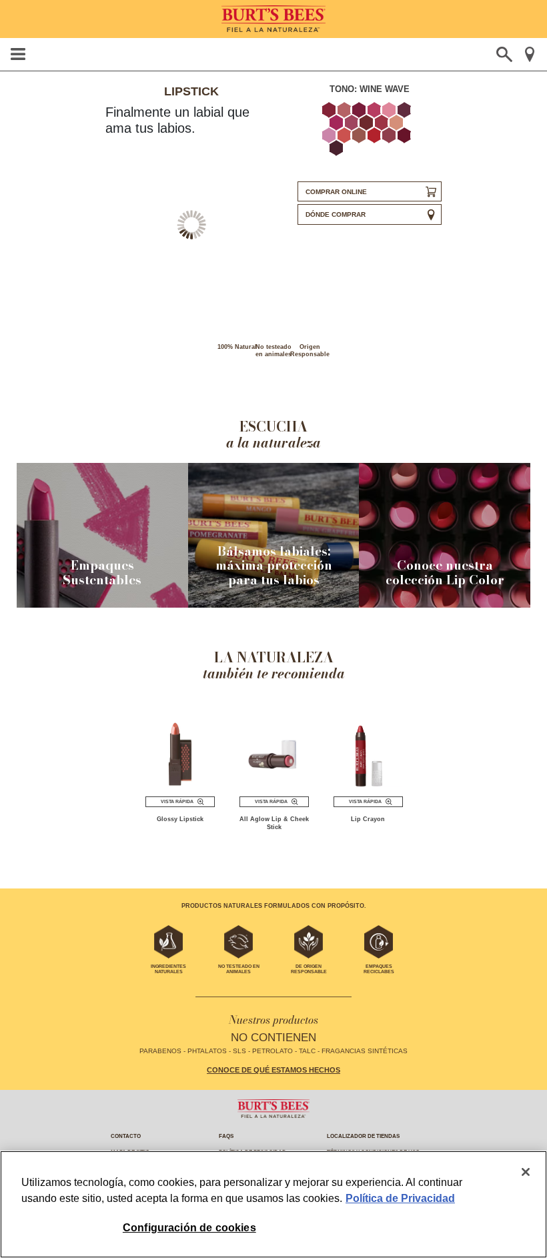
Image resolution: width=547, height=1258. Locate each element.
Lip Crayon (368, 819)
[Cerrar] (525, 1172)
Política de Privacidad (400, 1198)
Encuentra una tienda (530, 54)
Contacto (126, 1136)
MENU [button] (17, 54)
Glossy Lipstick (180, 819)
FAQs (226, 1136)
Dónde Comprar (336, 214)
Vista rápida (177, 801)
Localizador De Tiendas (363, 1136)
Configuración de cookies (189, 1227)
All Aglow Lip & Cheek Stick (274, 823)
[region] (273, 1204)
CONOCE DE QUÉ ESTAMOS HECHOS (273, 1070)
